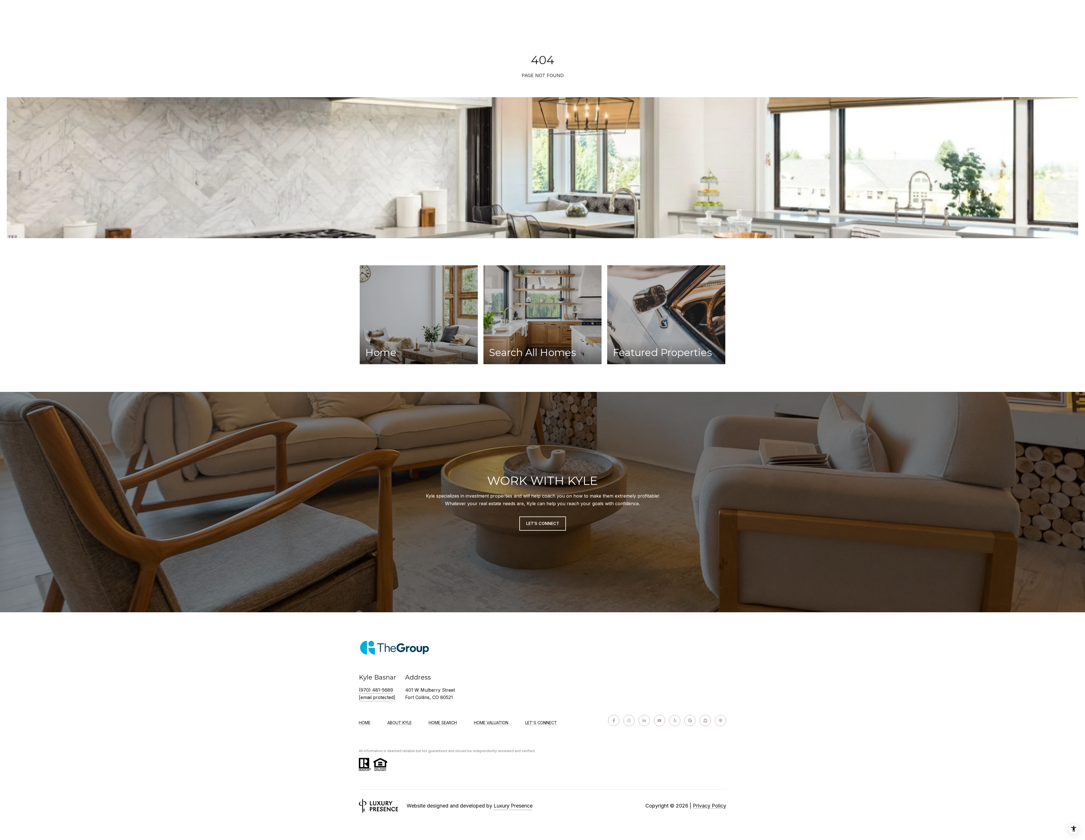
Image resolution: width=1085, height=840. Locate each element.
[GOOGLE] (690, 720)
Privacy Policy (709, 806)
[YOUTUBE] (659, 720)
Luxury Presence (513, 806)
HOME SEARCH (443, 722)
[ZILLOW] (705, 720)
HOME (364, 722)
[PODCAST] (720, 720)
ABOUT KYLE (399, 722)
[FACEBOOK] (613, 720)
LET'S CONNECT (541, 722)
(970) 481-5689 (376, 690)
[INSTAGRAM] (629, 720)
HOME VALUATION (491, 722)
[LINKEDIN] (644, 720)
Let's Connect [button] (542, 523)
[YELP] (674, 720)
